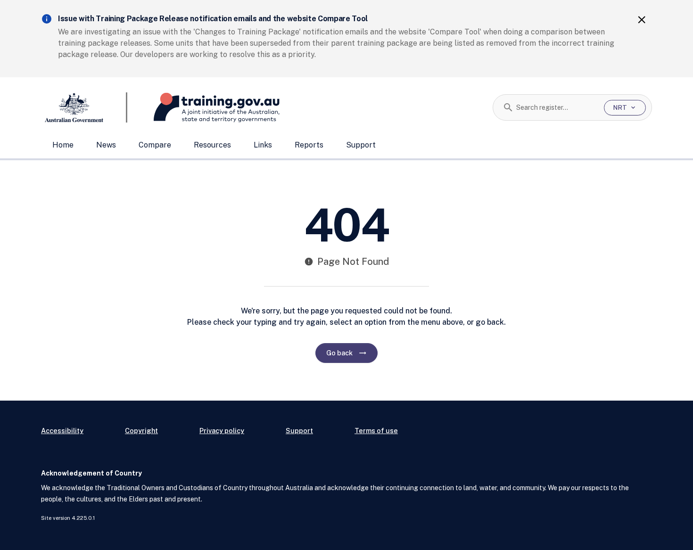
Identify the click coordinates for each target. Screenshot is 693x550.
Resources (212, 144)
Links (263, 144)
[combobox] (556, 107)
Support (361, 144)
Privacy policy (221, 431)
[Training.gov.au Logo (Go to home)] (203, 107)
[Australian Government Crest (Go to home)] (84, 107)
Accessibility (62, 431)
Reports (309, 144)
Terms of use (376, 431)
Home (63, 144)
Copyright (141, 431)
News (106, 144)
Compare (155, 144)
